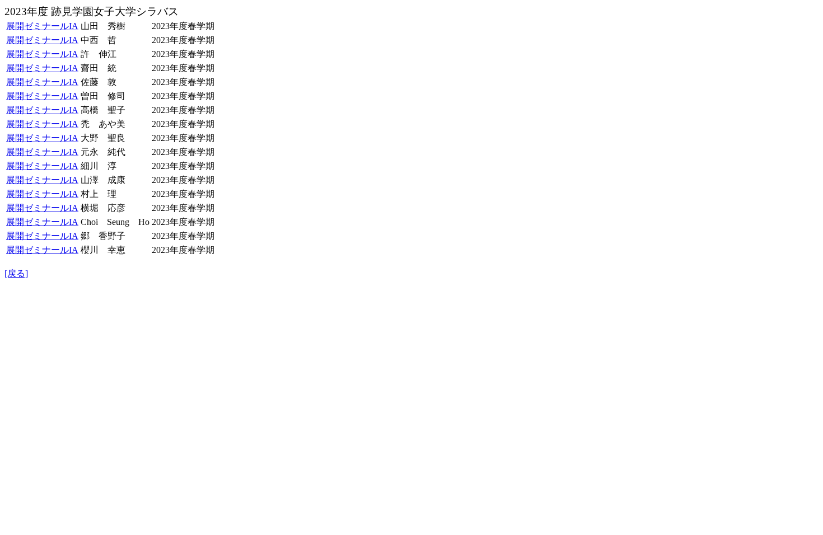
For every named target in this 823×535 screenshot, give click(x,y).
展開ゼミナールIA (42, 26)
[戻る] (16, 273)
